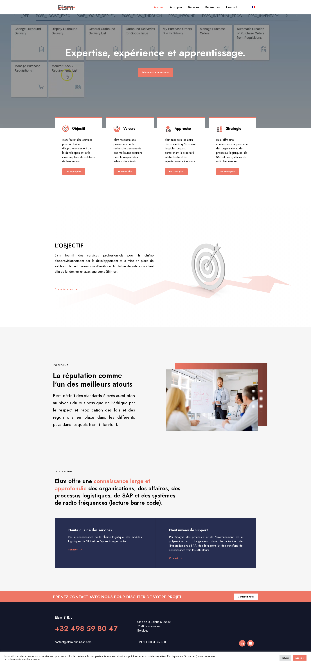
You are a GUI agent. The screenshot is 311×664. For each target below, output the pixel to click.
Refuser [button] (285, 657)
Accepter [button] (299, 657)
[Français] (253, 7)
